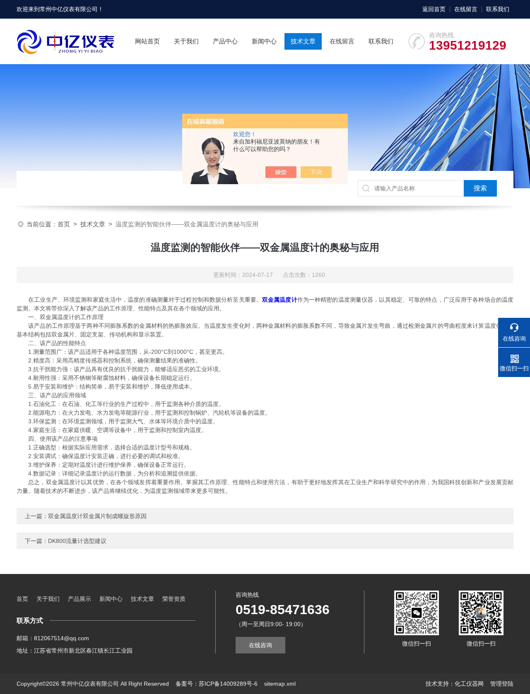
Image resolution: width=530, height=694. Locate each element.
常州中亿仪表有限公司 (69, 9)
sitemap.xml (280, 683)
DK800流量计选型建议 (77, 541)
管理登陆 (501, 683)
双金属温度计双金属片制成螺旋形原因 (97, 516)
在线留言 (465, 9)
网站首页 (147, 41)
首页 (64, 224)
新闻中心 (264, 41)
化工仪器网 (469, 683)
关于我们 (186, 41)
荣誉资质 (174, 599)
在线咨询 (260, 645)
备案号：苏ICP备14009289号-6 (217, 683)
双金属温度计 (279, 299)
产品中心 (225, 41)
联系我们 (497, 9)
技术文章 (303, 41)
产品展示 (79, 599)
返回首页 (434, 9)
